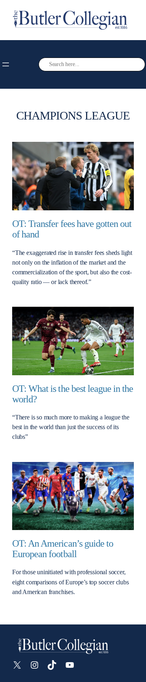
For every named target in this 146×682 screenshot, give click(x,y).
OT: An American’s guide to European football (62, 549)
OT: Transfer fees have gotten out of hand (71, 229)
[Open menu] (6, 64)
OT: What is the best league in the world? (72, 394)
